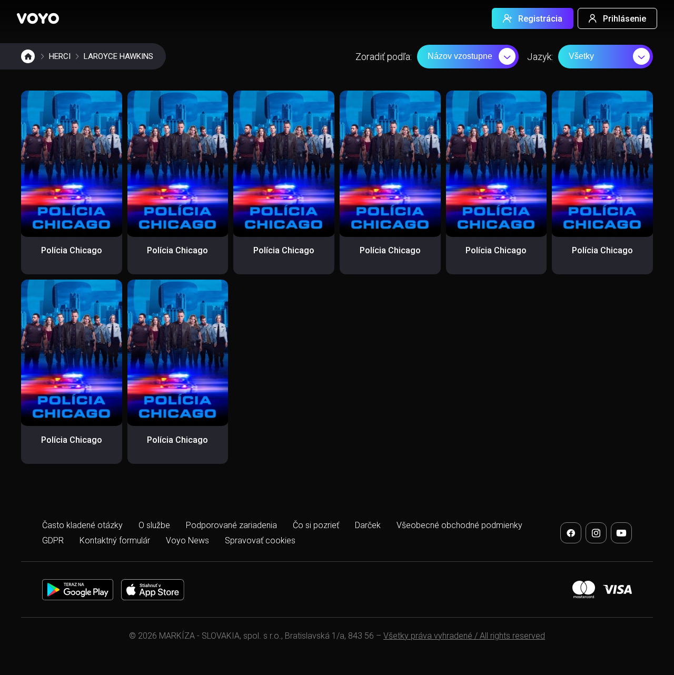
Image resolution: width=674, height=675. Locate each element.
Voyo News (187, 540)
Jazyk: (540, 56)
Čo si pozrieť (316, 525)
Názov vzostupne (460, 56)
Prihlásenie (624, 19)
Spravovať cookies (260, 540)
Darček (368, 525)
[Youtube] (621, 532)
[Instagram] (596, 532)
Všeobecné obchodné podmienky (459, 525)
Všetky (581, 56)
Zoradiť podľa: (383, 56)
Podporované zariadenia (231, 525)
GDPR (53, 540)
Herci (60, 56)
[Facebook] (570, 532)
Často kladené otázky (82, 525)
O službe (154, 525)
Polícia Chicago (71, 250)
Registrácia (540, 19)
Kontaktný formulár (115, 540)
